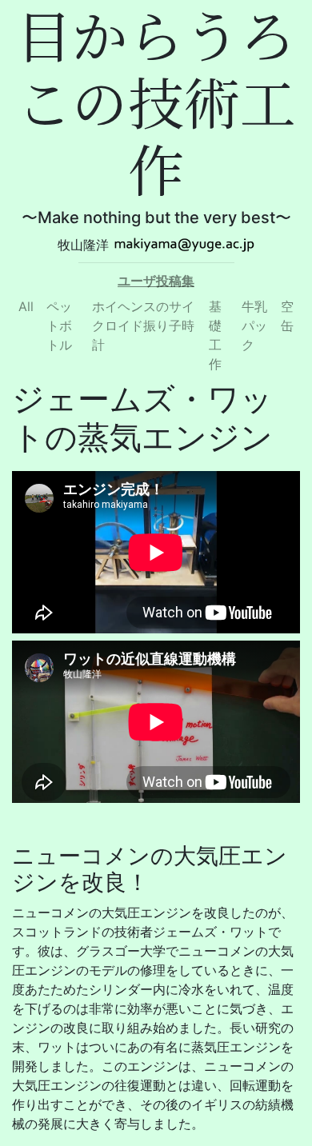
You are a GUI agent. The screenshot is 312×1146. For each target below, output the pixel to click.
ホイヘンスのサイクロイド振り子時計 (143, 325)
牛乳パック (254, 325)
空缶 (287, 315)
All (26, 306)
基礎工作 (215, 335)
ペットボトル (59, 325)
